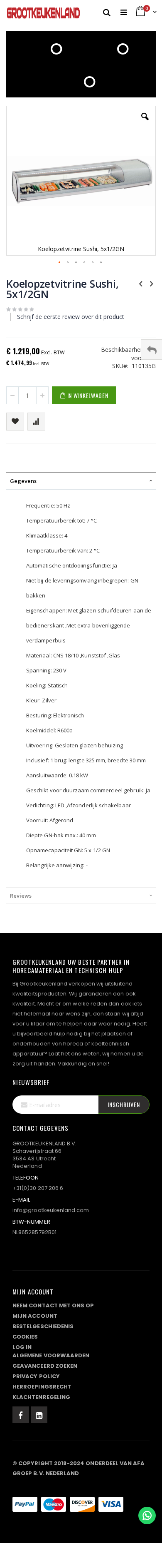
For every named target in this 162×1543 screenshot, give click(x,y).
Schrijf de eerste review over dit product (70, 317)
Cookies (25, 1337)
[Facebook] (20, 1414)
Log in (22, 1347)
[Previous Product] (140, 283)
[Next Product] (151, 283)
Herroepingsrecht (41, 1387)
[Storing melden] (81, 1487)
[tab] (81, 481)
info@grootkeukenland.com (50, 1210)
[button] (145, 122)
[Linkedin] (39, 1414)
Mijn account (34, 1316)
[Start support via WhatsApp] (147, 1515)
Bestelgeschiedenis (43, 1326)
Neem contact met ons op (53, 1305)
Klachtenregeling (41, 1397)
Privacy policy (36, 1376)
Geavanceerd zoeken (44, 1366)
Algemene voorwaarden (50, 1355)
